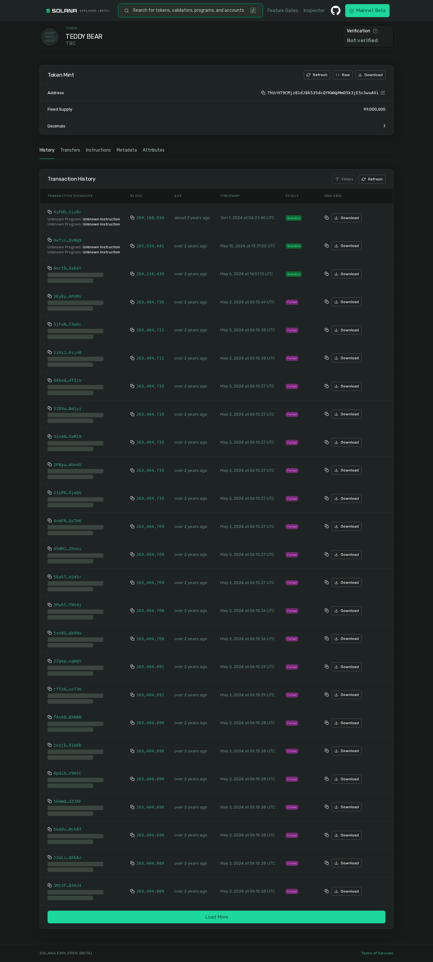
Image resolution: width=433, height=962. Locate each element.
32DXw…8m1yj (67, 408)
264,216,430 (150, 273)
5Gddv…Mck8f (67, 829)
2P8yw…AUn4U (67, 464)
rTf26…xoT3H (67, 689)
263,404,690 (150, 722)
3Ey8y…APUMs (67, 296)
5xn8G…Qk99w (67, 633)
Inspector (314, 10)
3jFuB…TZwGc (67, 324)
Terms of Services (377, 953)
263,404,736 (150, 302)
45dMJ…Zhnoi (67, 548)
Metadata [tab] (127, 150)
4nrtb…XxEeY (67, 268)
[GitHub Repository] (335, 10)
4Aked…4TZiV (67, 380)
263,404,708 (150, 610)
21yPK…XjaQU (67, 492)
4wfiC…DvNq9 (67, 240)
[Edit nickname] (383, 93)
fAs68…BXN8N (67, 717)
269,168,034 (150, 217)
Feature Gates (282, 10)
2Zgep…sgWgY (67, 661)
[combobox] (189, 10)
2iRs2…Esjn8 (67, 352)
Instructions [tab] (98, 150)
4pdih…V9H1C (67, 773)
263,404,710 (150, 386)
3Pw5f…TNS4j (67, 604)
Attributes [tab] (154, 150)
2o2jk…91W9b (67, 745)
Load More (216, 917)
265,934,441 (150, 246)
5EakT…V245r (67, 577)
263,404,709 (150, 526)
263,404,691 (150, 666)
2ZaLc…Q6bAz (67, 857)
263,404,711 (150, 330)
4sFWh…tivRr (67, 212)
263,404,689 (150, 863)
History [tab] (47, 150)
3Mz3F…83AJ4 (67, 885)
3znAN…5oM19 (67, 436)
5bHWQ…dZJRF (67, 801)
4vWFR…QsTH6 (67, 520)
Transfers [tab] (70, 150)
